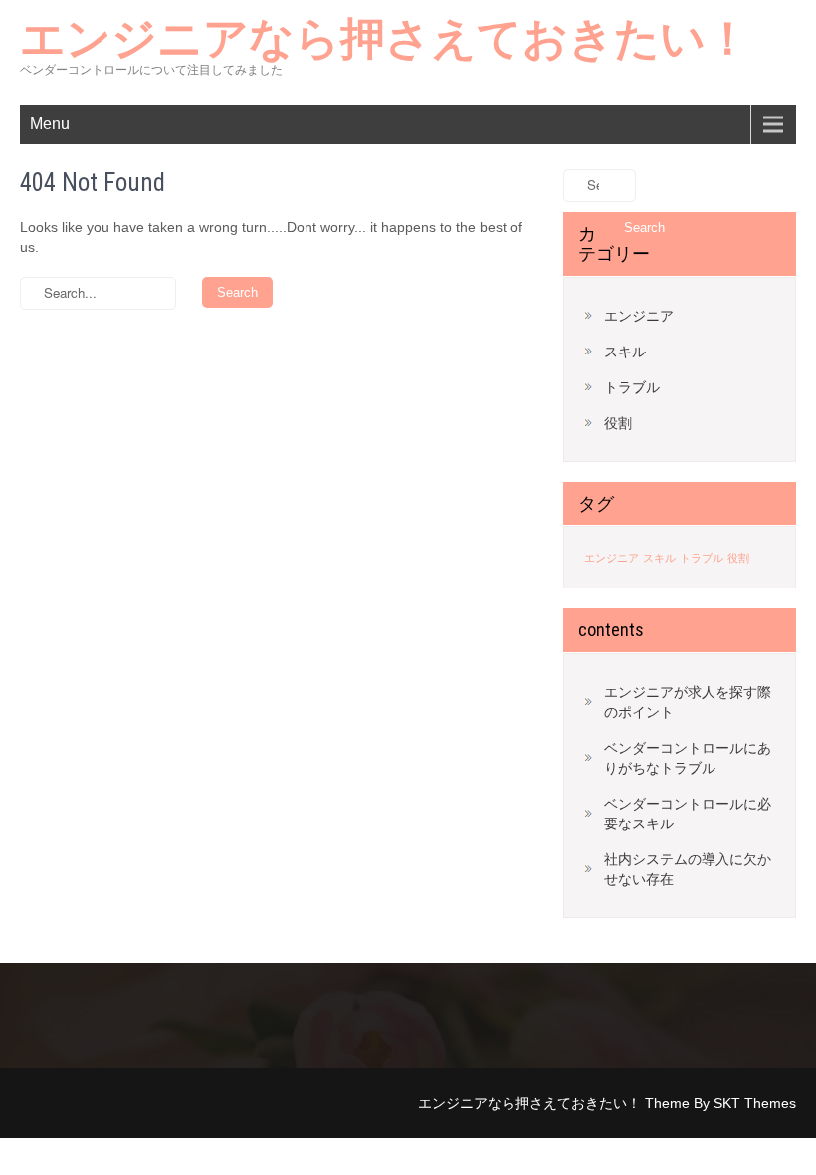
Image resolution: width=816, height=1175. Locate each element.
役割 (618, 423)
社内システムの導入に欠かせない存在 (687, 869)
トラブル (632, 387)
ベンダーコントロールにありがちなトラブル (687, 758)
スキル (625, 351)
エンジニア (639, 316)
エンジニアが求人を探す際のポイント (687, 702)
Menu (50, 124)
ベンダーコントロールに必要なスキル (687, 813)
